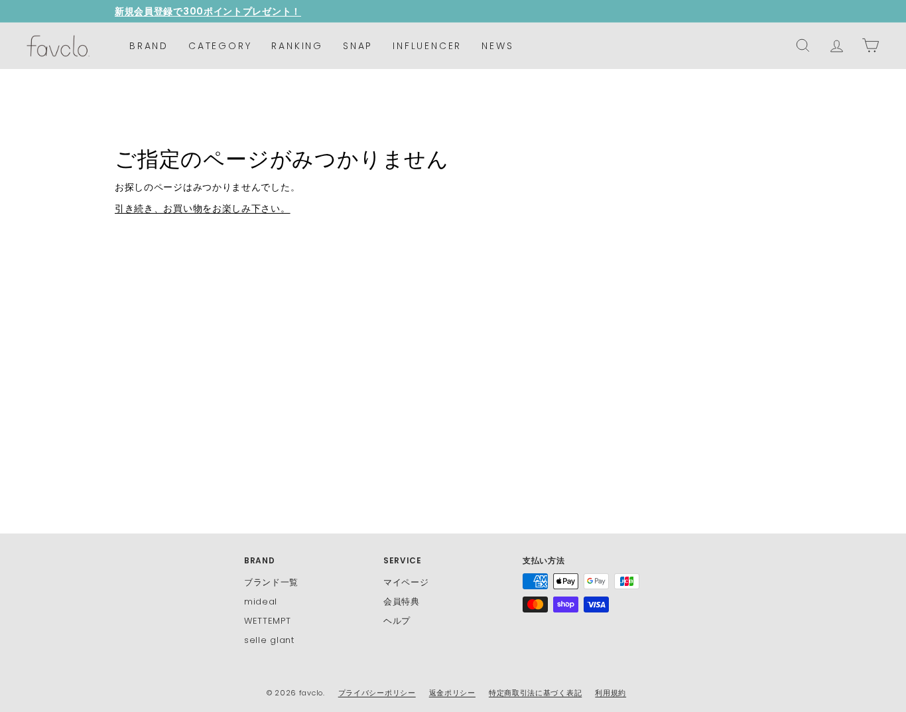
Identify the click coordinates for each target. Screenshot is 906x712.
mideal (260, 601)
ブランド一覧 (271, 582)
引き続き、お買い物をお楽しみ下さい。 (203, 208)
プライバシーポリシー (377, 692)
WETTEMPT (267, 620)
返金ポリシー (452, 692)
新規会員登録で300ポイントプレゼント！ (208, 11)
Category (219, 45)
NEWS (497, 45)
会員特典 (401, 601)
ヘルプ (397, 620)
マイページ (406, 582)
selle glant (269, 640)
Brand (148, 45)
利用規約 (610, 692)
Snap (358, 45)
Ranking (297, 45)
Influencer (427, 45)
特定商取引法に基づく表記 (535, 692)
